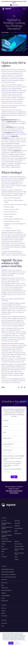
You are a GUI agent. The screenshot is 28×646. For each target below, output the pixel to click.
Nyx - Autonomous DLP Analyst (8, 577)
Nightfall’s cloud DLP (18, 379)
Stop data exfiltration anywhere (6, 523)
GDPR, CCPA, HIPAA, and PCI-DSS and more (12, 133)
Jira (2, 554)
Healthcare (17, 525)
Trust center (4, 615)
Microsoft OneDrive (19, 546)
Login (2, 625)
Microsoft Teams (18, 543)
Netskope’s (4, 176)
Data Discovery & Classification (8, 574)
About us (3, 608)
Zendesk (16, 559)
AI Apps (3, 543)
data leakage (12, 90)
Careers (3, 613)
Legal (16, 530)
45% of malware (17, 85)
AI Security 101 (4, 587)
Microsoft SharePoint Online (19, 553)
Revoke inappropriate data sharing (6, 531)
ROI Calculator (4, 600)
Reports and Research (6, 590)
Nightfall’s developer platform (10, 343)
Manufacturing (18, 533)
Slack (2, 546)
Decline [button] (17, 643)
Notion (16, 557)
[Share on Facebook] (24, 387)
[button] (25, 8)
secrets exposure (19, 92)
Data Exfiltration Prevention (7, 569)
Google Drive (4, 549)
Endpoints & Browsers (6, 541)
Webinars (3, 593)
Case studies (4, 582)
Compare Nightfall (5, 595)
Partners (3, 610)
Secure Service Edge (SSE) (9, 184)
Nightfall (3, 270)
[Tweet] (22, 387)
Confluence (4, 556)
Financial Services (19, 528)
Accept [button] (11, 643)
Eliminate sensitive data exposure (6, 528)
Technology (17, 523)
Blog (2, 585)
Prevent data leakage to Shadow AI (6, 535)
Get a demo (4, 623)
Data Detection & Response (7, 571)
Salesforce (17, 541)
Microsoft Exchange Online (19, 549)
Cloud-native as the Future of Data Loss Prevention (13, 106)
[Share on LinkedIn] (19, 387)
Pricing (3, 598)
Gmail (2, 551)
